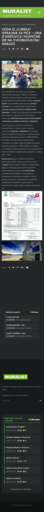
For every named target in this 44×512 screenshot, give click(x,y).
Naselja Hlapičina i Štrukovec (18, 437)
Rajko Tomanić (31, 25)
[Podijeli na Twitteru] (13, 49)
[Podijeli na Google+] (22, 49)
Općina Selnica (12, 458)
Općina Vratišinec (13, 478)
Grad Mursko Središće (15, 427)
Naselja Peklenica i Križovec (17, 447)
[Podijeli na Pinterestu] (17, 49)
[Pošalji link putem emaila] (27, 49)
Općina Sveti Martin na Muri (17, 468)
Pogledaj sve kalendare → (22, 489)
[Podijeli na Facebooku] (9, 49)
